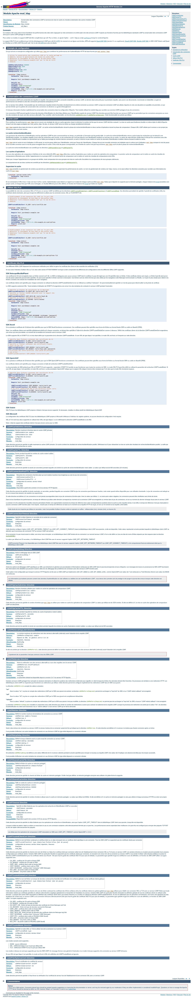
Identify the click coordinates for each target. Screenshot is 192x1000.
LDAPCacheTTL (176, 17)
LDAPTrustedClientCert (179, 39)
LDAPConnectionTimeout (179, 20)
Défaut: (8, 434)
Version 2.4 (32, 9)
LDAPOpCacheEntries (178, 24)
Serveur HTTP (13, 9)
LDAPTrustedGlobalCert (179, 41)
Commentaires (177, 63)
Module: (9, 441)
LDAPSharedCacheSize (179, 36)
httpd (157, 182)
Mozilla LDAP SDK (142, 41)
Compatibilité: (11, 488)
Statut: (5, 22)
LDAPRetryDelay (177, 32)
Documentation (23, 9)
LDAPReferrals (176, 29)
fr (168, 16)
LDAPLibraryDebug (177, 22)
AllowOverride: (11, 642)
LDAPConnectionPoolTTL (179, 19)
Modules (162, 4)
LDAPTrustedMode (177, 42)
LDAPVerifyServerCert (178, 44)
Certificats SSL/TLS (178, 60)
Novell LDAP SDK (130, 41)
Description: (7, 20)
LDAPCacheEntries (177, 15)
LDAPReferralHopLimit (178, 27)
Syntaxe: (9, 432)
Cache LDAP (176, 56)
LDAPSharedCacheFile (178, 34)
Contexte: (9, 437)
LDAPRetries (176, 30)
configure (87, 38)
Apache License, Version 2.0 (19, 996)
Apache (5, 9)
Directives (169, 4)
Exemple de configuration (180, 49)
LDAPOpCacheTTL (177, 25)
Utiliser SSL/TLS (177, 58)
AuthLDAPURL (10, 536)
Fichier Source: (8, 26)
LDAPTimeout (176, 37)
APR (58, 41)
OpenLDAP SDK (101, 41)
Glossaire (180, 4)
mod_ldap (43, 51)
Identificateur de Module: (12, 24)
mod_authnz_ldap (104, 51)
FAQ (174, 4)
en (165, 16)
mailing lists (72, 989)
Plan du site (187, 4)
